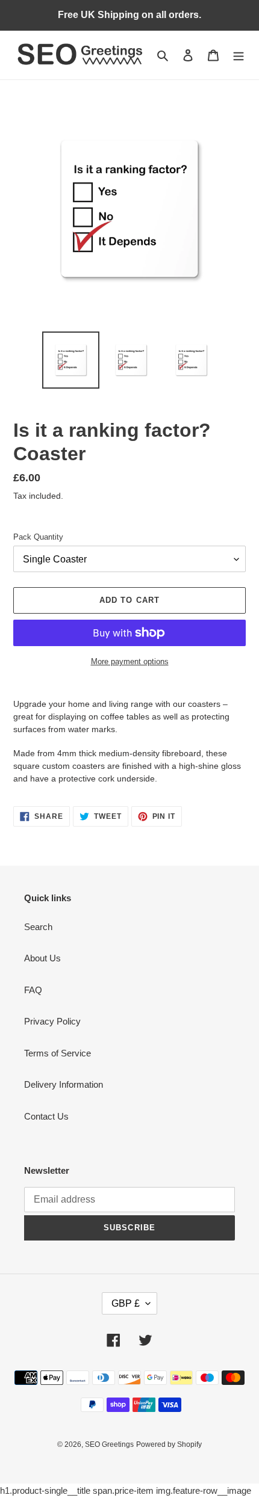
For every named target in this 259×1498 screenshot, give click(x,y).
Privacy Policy (52, 1021)
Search (38, 927)
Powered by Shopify (169, 1444)
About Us (42, 958)
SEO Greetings (109, 1444)
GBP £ (125, 1303)
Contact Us (46, 1116)
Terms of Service (57, 1053)
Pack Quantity (38, 536)
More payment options (130, 661)
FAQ (33, 990)
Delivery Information (63, 1084)
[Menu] (238, 55)
